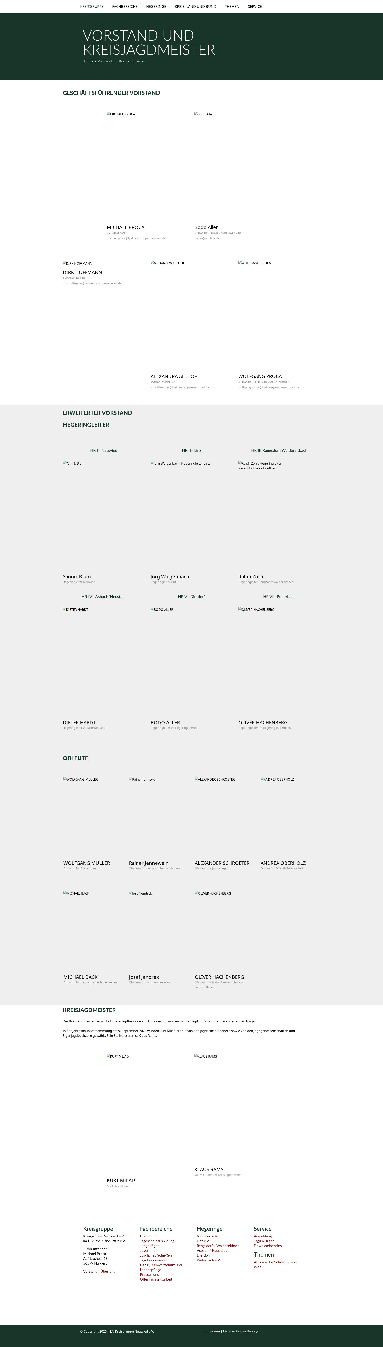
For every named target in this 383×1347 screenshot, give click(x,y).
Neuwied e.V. (207, 1236)
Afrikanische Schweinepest (275, 1262)
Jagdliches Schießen (156, 1255)
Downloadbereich (268, 1246)
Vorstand (90, 1271)
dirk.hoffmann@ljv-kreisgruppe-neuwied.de (92, 283)
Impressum (211, 1331)
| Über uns (106, 1271)
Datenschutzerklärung (240, 1331)
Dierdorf (203, 1255)
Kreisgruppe (92, 6)
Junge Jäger (149, 1246)
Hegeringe (156, 6)
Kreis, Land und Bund (195, 6)
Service (255, 6)
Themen (232, 6)
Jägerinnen (148, 1251)
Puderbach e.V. (209, 1260)
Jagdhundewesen (154, 1260)
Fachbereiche (125, 6)
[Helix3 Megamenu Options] (301, 6)
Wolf (257, 1267)
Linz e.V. (203, 1241)
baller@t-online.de (206, 238)
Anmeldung (263, 1236)
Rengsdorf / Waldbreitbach (218, 1246)
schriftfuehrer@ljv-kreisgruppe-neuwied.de (180, 387)
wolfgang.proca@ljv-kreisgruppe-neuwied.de (268, 387)
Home (88, 61)
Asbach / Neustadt (212, 1251)
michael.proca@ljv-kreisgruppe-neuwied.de (136, 238)
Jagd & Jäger (264, 1241)
